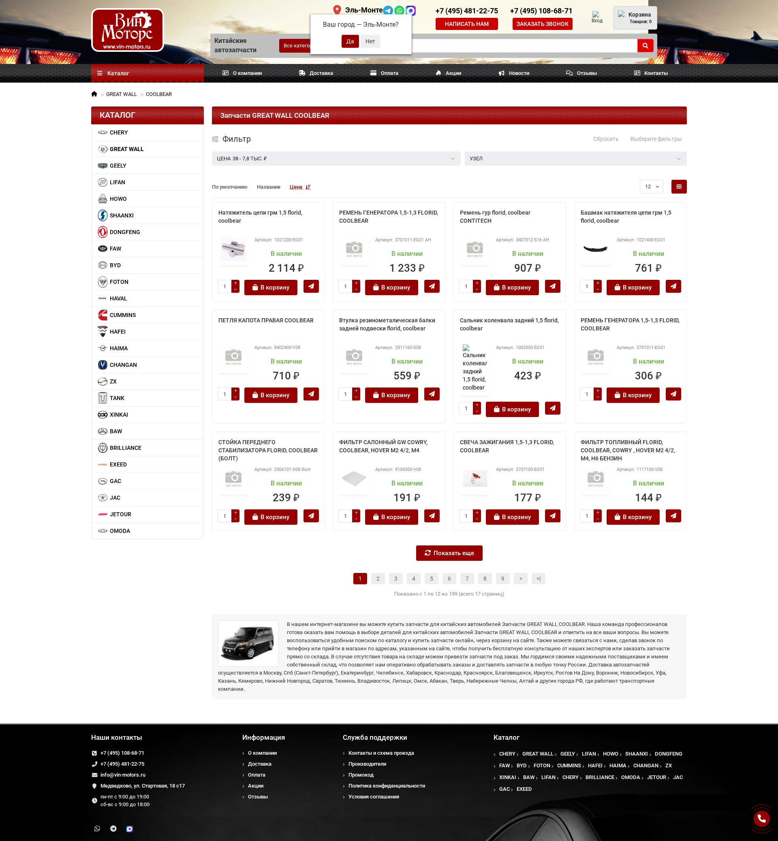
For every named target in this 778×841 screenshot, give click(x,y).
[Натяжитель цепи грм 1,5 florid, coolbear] (233, 249)
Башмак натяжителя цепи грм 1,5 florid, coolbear (626, 216)
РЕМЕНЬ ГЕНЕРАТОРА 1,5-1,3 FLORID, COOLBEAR (388, 216)
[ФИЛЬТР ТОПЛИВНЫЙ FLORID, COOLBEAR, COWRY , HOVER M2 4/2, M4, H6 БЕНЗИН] (596, 478)
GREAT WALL (121, 94)
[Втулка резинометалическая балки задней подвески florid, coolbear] (354, 357)
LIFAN (117, 182)
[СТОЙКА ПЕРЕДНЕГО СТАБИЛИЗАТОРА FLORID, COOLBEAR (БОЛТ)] (233, 478)
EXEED (118, 464)
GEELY (118, 165)
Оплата (389, 73)
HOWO (118, 199)
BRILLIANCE (125, 448)
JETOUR (120, 514)
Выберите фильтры (656, 139)
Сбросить (606, 139)
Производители (367, 764)
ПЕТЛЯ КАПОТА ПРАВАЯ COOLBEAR (266, 320)
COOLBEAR (159, 94)
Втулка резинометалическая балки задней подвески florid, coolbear (387, 324)
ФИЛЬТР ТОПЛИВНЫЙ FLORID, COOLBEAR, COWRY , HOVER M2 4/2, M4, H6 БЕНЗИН (628, 450)
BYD (115, 265)
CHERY (119, 132)
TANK (117, 398)
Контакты (656, 73)
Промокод (361, 775)
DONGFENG (125, 232)
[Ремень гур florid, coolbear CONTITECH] (475, 249)
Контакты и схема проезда (381, 753)
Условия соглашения (373, 797)
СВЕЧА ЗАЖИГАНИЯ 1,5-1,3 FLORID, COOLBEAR (507, 446)
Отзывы (587, 73)
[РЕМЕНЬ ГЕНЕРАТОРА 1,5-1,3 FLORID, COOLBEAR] (354, 249)
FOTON (119, 282)
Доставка (321, 73)
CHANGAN (123, 365)
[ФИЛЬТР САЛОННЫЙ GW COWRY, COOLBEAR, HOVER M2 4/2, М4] (354, 478)
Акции (453, 73)
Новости (519, 73)
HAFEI (118, 331)
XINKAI (119, 414)
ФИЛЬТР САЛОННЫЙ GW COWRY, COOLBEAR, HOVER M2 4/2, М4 (383, 446)
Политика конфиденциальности (386, 786)
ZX (113, 381)
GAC (115, 481)
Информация (263, 737)
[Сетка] (679, 187)
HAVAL (118, 298)
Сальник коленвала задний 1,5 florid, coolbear (509, 324)
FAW (115, 248)
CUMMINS (123, 315)
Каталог (506, 737)
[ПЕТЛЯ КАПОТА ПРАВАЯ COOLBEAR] (233, 357)
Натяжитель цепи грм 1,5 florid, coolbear (260, 216)
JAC (115, 497)
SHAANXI (122, 215)
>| (538, 578)
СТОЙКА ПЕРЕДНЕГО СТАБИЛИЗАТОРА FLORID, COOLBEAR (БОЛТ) (268, 450)
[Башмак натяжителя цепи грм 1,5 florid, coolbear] (596, 249)
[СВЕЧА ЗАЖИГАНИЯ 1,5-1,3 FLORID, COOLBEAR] (475, 478)
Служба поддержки (375, 737)
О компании (247, 73)
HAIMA (119, 348)
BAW (116, 431)
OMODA (120, 531)
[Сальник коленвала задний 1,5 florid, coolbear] (475, 368)
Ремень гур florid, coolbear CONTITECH (495, 216)
